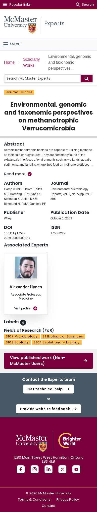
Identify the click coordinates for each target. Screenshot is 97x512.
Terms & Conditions (34, 499)
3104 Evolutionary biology (57, 342)
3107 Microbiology (22, 336)
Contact (48, 505)
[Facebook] (21, 469)
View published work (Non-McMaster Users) (37, 360)
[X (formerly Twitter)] (62, 469)
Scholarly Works (31, 62)
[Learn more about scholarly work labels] (23, 323)
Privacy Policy (67, 499)
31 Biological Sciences (63, 336)
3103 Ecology (17, 342)
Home (9, 62)
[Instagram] (35, 469)
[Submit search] (87, 78)
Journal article (19, 92)
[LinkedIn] (48, 469)
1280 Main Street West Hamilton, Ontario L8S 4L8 (49, 459)
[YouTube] (76, 469)
